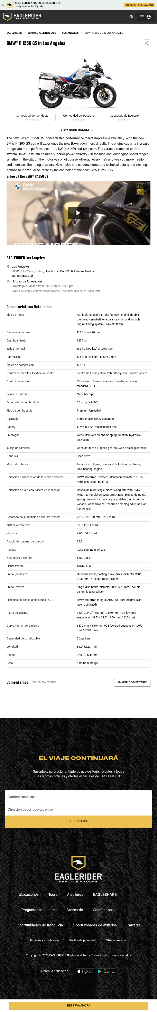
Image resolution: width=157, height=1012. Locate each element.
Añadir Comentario (132, 682)
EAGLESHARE (105, 895)
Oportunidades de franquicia (40, 925)
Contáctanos (103, 910)
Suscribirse (78, 821)
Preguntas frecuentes (39, 910)
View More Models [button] (75, 130)
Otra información (116, 940)
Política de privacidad (82, 940)
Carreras (134, 925)
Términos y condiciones (44, 940)
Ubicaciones (29, 895)
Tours (52, 895)
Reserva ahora (78, 1005)
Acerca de (74, 910)
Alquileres (75, 895)
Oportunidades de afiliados (95, 925)
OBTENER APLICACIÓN (139, 5)
